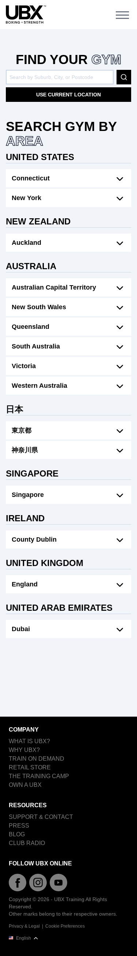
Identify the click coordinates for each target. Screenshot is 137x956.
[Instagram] (38, 882)
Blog (17, 834)
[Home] (26, 14)
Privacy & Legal (24, 926)
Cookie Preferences (65, 926)
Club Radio (27, 843)
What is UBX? (29, 741)
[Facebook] (17, 882)
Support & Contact (41, 817)
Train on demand (36, 759)
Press (19, 825)
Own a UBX (25, 785)
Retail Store (30, 767)
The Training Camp (39, 776)
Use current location (68, 94)
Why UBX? (24, 750)
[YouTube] (58, 882)
